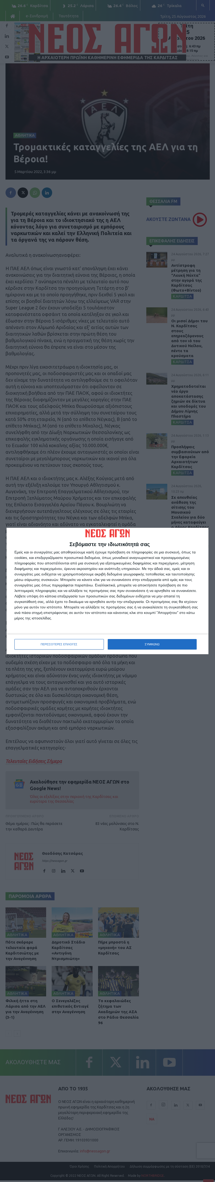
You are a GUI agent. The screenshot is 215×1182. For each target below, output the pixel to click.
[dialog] (107, 591)
